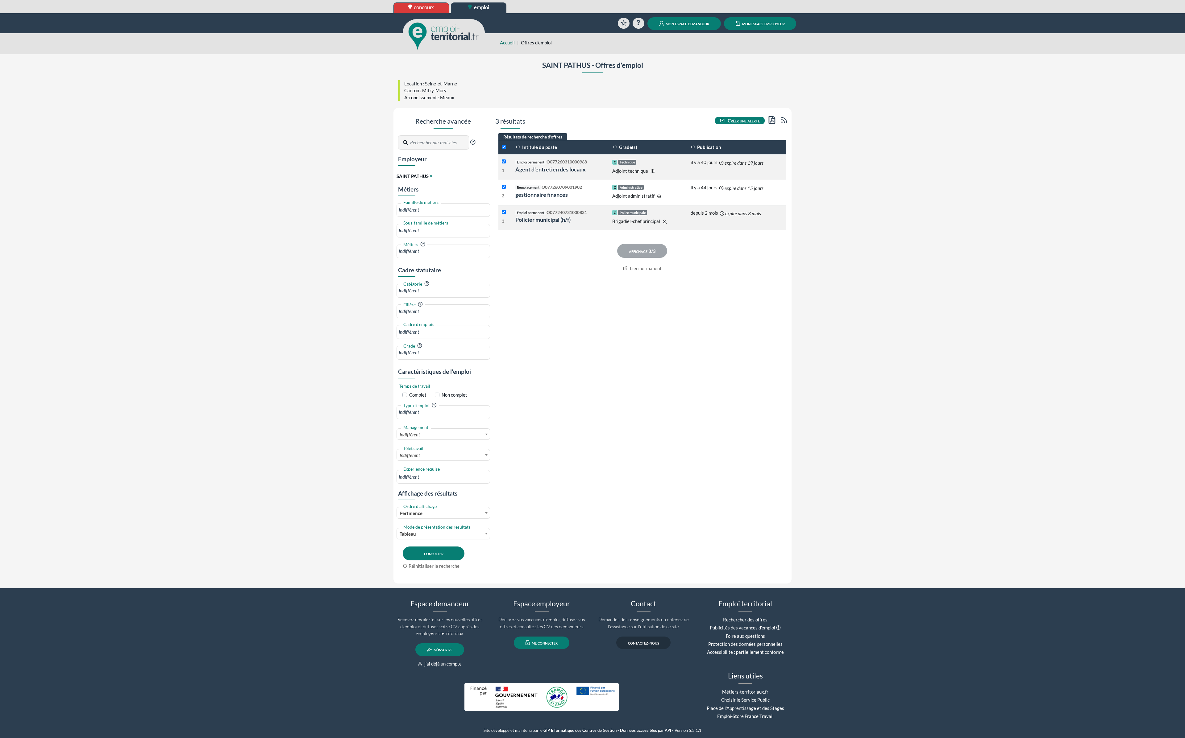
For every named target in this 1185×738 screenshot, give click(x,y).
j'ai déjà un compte (442, 663)
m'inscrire (442, 650)
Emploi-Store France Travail (745, 716)
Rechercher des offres (745, 619)
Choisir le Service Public (745, 700)
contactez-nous (643, 642)
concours (423, 7)
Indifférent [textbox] (410, 434)
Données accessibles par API (645, 730)
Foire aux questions (745, 636)
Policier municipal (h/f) (543, 219)
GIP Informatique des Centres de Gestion (580, 730)
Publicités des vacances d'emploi (742, 627)
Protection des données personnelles (745, 644)
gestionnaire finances (541, 194)
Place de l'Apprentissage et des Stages (745, 708)
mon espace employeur (763, 23)
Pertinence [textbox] (411, 513)
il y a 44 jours (704, 187)
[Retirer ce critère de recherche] (431, 176)
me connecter (544, 642)
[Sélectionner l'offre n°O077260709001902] (504, 187)
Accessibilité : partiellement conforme (745, 652)
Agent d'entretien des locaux (550, 169)
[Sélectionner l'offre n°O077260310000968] (504, 161)
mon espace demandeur (687, 23)
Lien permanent (645, 268)
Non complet (454, 395)
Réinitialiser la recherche (434, 566)
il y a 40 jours (704, 162)
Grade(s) (627, 147)
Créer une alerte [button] (743, 120)
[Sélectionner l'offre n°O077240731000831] (504, 212)
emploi (481, 7)
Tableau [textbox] (408, 534)
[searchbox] (443, 209)
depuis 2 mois (704, 213)
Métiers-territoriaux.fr (745, 692)
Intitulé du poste (539, 147)
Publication (708, 147)
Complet (417, 395)
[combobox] (443, 209)
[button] (473, 142)
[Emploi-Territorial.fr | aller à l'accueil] (443, 35)
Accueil (507, 42)
